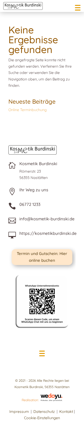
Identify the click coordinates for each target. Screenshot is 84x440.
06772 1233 (29, 204)
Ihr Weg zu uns (33, 190)
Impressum (19, 411)
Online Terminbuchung (27, 109)
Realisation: (31, 400)
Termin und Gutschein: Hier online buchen (42, 257)
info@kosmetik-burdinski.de (46, 219)
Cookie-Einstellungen (42, 417)
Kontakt (66, 411)
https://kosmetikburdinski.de (48, 233)
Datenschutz (44, 411)
